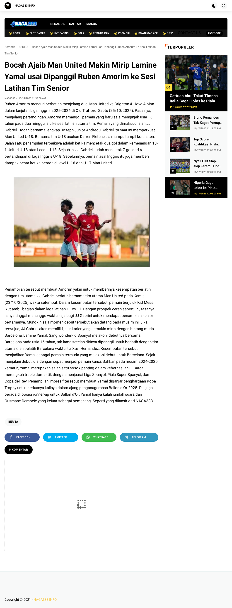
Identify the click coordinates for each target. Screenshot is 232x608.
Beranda (10, 47)
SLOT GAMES (37, 33)
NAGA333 (144, 401)
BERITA (23, 47)
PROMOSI (124, 33)
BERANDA (57, 24)
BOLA (81, 33)
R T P (170, 33)
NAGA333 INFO (25, 5)
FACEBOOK (214, 33)
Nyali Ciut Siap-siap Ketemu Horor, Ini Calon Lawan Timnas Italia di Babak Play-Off (207, 164)
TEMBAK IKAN (101, 33)
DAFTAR (75, 24)
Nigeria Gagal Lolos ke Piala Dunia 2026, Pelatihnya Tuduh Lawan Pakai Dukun (206, 185)
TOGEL (17, 33)
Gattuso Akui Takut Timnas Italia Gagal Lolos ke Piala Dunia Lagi (194, 98)
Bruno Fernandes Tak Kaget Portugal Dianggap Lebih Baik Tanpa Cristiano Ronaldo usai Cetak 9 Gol (208, 120)
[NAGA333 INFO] (24, 23)
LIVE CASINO (61, 33)
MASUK (91, 24)
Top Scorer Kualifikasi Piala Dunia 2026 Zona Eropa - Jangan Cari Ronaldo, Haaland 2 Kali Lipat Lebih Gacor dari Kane (206, 142)
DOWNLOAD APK (148, 33)
